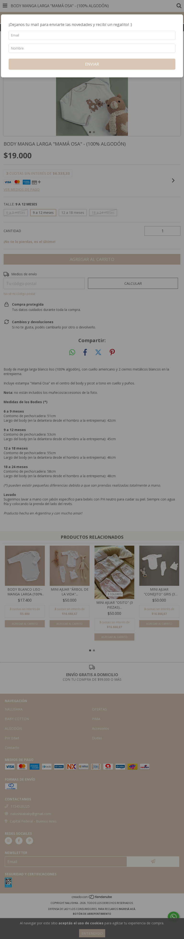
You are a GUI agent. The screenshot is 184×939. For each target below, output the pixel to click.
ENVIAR (92, 64)
